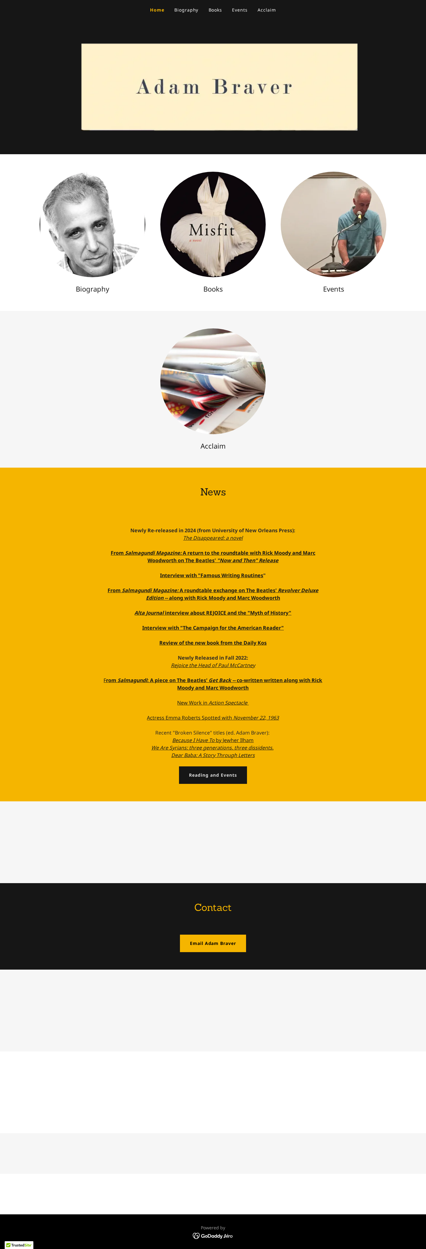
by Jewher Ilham (213, 740)
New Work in (212, 702)
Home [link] (157, 10)
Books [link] (215, 10)
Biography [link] (186, 10)
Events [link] (240, 10)
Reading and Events (213, 775)
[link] (213, 1235)
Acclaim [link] (267, 10)
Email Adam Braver (213, 943)
